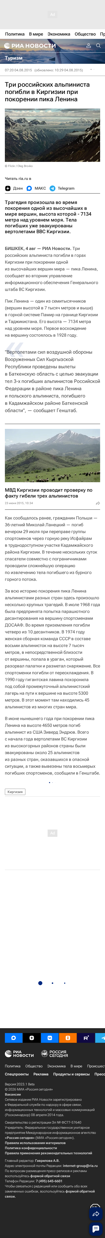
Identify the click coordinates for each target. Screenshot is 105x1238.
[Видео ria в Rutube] (86, 1038)
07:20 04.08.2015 (18, 70)
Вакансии (13, 1094)
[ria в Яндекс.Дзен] (32, 1038)
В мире (76, 1066)
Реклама (40, 1074)
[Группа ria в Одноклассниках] (68, 1038)
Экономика (56, 1066)
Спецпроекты (17, 1074)
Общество (33, 1066)
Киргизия (15, 792)
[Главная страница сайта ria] (29, 46)
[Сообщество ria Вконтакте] (50, 1038)
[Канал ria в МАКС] (13, 1038)
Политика (13, 1066)
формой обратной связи (50, 1176)
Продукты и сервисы (71, 1074)
